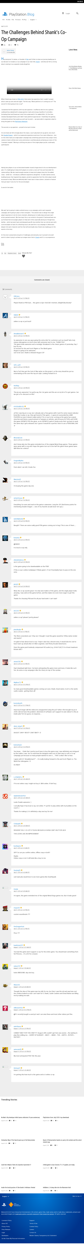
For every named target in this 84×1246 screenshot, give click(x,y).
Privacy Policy (6, 1226)
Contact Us (33, 1232)
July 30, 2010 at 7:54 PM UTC (22, 500)
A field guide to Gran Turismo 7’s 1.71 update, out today (59, 1165)
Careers (32, 1229)
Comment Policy (6, 1220)
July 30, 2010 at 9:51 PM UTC (22, 664)
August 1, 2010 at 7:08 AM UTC (22, 968)
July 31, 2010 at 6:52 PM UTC (22, 929)
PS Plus (24, 19)
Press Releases (6, 1229)
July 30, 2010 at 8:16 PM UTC (22, 521)
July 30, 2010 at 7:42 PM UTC (22, 481)
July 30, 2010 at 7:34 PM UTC (22, 408)
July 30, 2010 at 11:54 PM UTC (22, 747)
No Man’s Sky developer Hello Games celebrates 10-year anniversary (20, 1117)
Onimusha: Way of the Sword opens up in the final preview (18, 1140)
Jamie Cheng (10, 50)
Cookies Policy (34, 1226)
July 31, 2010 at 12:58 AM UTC (22, 826)
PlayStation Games (12, 253)
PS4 (13, 19)
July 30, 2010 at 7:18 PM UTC (22, 367)
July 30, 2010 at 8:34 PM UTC (22, 586)
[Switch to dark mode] (63, 13)
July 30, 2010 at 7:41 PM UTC (22, 463)
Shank (38, 62)
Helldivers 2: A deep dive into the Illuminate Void (57, 1187)
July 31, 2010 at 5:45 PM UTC (22, 910)
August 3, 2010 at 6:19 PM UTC (22, 1028)
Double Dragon (8, 135)
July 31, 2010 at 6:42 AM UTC (22, 872)
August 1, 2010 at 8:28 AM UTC (22, 987)
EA (2, 253)
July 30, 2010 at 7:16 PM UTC (22, 336)
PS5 (3, 19)
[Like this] (14, 1120)
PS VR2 (8, 19)
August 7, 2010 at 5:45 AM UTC (22, 1070)
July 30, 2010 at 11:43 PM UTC (22, 728)
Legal (3, 1232)
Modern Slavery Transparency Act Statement (43, 1235)
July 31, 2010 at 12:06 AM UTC (22, 779)
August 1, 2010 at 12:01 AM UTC (22, 947)
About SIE (5, 1223)
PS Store (18, 19)
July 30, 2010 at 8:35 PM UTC (22, 613)
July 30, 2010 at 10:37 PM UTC (22, 705)
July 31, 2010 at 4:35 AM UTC (22, 848)
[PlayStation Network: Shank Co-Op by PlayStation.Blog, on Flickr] (29, 162)
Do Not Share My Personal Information (13, 1238)
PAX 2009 (21, 99)
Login (68, 13)
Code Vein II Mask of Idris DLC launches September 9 (16, 1165)
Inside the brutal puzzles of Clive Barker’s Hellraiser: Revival (18, 1187)
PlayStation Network (21, 121)
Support (32, 1220)
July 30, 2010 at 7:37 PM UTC (22, 440)
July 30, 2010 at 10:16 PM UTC (22, 684)
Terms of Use (33, 1223)
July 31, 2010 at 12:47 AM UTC (22, 798)
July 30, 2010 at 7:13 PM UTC (22, 298)
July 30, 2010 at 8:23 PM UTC (22, 540)
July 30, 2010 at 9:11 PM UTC (21, 631)
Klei (27, 59)
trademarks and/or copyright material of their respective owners (34, 1214)
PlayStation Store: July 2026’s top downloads (56, 1117)
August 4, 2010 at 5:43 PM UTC (22, 1051)
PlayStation (21, 14)
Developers (5, 1235)
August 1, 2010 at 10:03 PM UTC (22, 1010)
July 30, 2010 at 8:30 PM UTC (22, 562)
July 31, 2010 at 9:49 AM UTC (22, 891)
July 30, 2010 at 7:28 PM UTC (22, 388)
